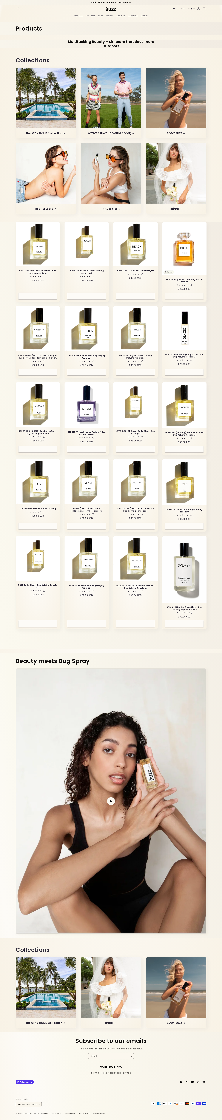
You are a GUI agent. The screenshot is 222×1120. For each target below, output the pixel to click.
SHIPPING (95, 1073)
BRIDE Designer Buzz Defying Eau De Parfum (184, 280)
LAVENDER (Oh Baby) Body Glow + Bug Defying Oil (135, 432)
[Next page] (118, 638)
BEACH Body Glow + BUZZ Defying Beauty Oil (86, 272)
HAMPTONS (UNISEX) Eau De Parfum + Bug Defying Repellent (37, 432)
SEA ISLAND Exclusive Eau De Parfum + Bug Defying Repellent (135, 587)
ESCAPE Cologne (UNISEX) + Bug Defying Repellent (135, 356)
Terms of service (84, 1113)
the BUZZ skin (27, 1113)
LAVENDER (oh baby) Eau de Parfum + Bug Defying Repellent (184, 434)
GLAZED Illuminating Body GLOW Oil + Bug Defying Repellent (184, 355)
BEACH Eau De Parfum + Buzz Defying (135, 271)
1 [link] (104, 638)
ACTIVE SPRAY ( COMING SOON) (109, 133)
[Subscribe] (131, 1056)
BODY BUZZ (174, 133)
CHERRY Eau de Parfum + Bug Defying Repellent (87, 356)
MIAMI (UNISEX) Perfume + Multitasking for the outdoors (86, 509)
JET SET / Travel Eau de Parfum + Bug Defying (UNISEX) (86, 433)
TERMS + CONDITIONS (111, 1073)
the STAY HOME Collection (44, 133)
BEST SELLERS (44, 208)
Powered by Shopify (40, 1113)
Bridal (174, 208)
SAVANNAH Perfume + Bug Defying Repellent (86, 586)
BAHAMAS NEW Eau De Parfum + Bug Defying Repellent (37, 272)
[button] (18, 8)
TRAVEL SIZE (109, 208)
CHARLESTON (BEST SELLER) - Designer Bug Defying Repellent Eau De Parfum (37, 356)
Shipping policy (99, 1113)
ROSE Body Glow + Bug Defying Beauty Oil (37, 586)
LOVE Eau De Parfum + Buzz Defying (38, 509)
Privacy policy (69, 1113)
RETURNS (127, 1073)
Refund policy (56, 1113)
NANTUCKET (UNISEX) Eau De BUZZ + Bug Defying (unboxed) (135, 509)
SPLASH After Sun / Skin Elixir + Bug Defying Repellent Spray (184, 608)
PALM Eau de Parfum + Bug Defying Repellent (184, 510)
